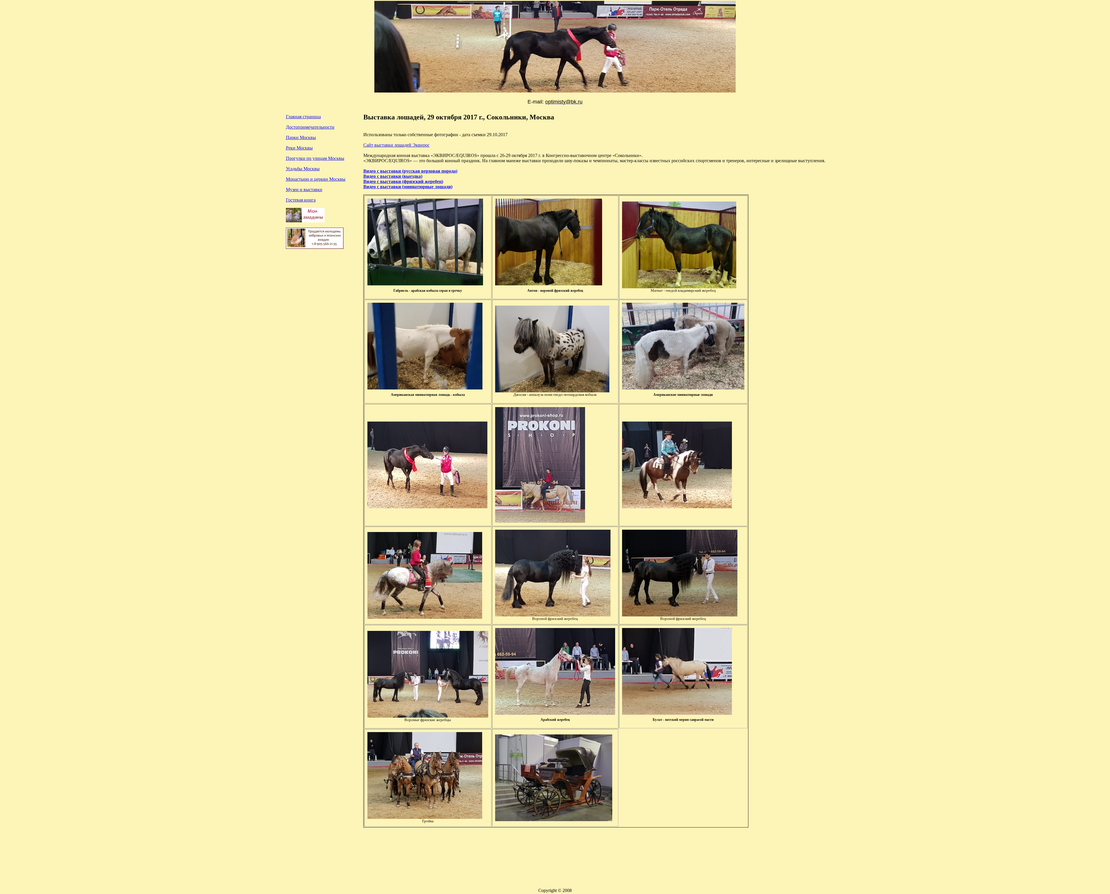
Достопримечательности (310, 127)
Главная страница (303, 116)
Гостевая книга (301, 199)
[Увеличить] (679, 286)
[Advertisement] (320, 313)
